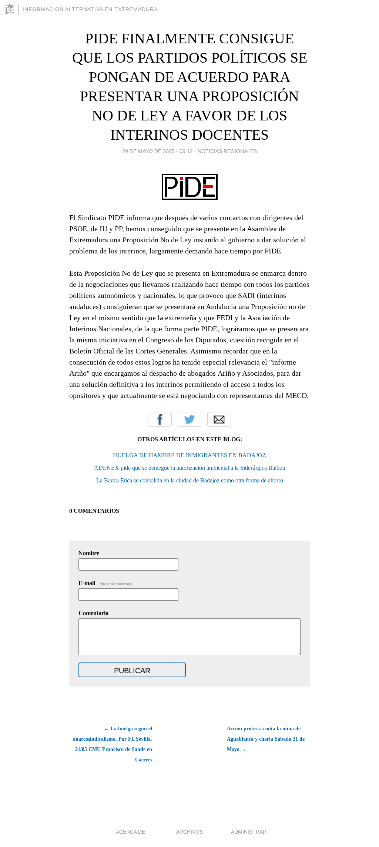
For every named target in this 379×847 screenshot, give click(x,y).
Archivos (189, 832)
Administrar (248, 832)
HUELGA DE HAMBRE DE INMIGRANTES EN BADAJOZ (189, 455)
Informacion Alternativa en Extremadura (90, 9)
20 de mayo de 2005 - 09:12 (157, 151)
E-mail (106, 583)
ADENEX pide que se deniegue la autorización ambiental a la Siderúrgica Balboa (189, 468)
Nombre (88, 553)
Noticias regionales (227, 151)
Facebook (160, 419)
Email (219, 419)
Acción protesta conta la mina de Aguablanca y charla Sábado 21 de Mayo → (266, 739)
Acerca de (130, 832)
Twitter (189, 419)
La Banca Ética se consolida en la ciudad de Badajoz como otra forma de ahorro (189, 480)
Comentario (93, 613)
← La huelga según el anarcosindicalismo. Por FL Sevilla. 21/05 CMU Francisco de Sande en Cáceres (112, 744)
